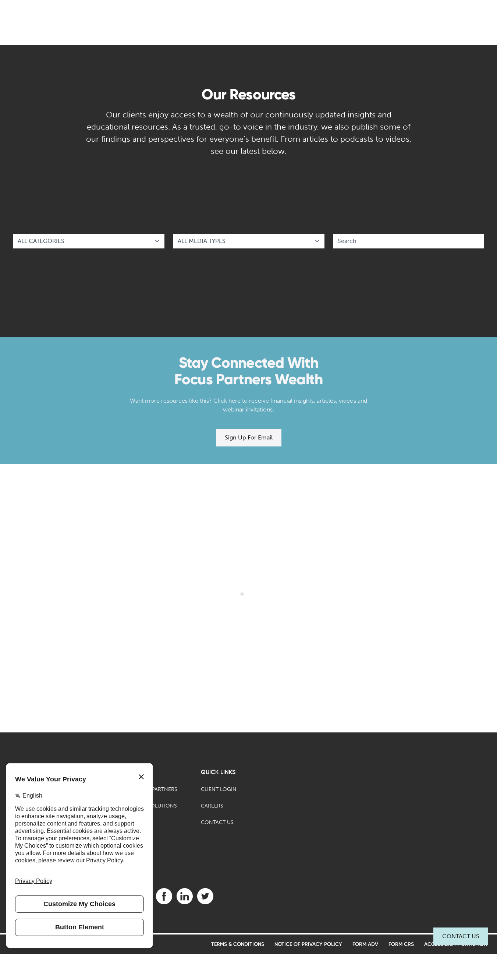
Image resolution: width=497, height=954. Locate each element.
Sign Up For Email (249, 437)
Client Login (219, 789)
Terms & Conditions (237, 944)
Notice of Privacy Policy (308, 944)
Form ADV (365, 944)
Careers (212, 806)
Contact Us (460, 936)
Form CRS (401, 944)
